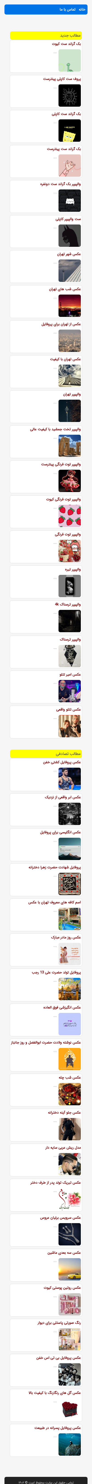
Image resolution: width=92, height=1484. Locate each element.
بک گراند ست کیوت (66, 44)
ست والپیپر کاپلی (68, 219)
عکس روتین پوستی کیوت (62, 1288)
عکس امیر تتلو (70, 674)
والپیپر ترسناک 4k (68, 604)
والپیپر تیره (73, 569)
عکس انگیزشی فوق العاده (62, 1007)
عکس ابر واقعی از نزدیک (63, 797)
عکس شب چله (70, 1077)
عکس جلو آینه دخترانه (64, 1112)
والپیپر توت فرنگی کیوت (63, 499)
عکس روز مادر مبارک (66, 937)
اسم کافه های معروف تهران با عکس (54, 902)
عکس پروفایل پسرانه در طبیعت (57, 1428)
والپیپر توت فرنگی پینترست (61, 464)
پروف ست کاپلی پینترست (62, 79)
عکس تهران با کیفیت (65, 359)
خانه (82, 9)
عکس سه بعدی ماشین (64, 1252)
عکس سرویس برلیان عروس (60, 1217)
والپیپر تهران (72, 394)
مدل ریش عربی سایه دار (63, 1147)
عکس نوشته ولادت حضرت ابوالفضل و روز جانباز (46, 1042)
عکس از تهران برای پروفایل (61, 324)
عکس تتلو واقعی (68, 709)
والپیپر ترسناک (70, 639)
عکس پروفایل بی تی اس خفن (58, 1358)
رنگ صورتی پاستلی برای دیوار (59, 1323)
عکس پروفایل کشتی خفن (62, 762)
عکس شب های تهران (65, 289)
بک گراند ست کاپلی (66, 114)
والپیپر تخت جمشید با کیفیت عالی (55, 429)
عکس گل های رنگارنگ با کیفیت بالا (55, 1393)
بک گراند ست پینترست (64, 149)
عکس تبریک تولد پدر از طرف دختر (56, 1182)
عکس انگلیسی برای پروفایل (60, 832)
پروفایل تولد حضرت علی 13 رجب (56, 972)
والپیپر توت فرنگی (68, 534)
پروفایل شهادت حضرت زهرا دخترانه (55, 867)
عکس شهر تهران (69, 254)
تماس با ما (67, 9)
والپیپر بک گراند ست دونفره (60, 184)
